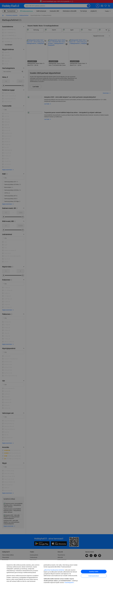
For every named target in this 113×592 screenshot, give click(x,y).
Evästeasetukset (94, 576)
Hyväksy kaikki (93, 571)
